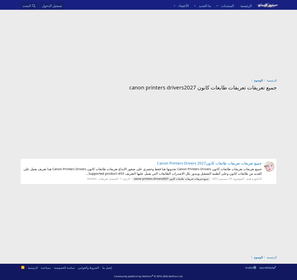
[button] (217, 6)
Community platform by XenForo (148, 276)
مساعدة (46, 268)
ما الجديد (205, 5)
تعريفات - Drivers (97, 179)
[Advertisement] (148, 42)
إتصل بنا (107, 268)
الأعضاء (184, 5)
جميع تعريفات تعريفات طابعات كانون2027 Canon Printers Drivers (209, 163)
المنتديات (227, 5)
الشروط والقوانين (88, 268)
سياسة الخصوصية (64, 268)
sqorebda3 (266, 268)
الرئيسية (246, 5)
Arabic (249, 268)
